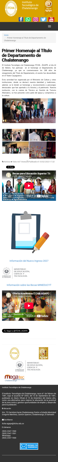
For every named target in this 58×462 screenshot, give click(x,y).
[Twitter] (43, 19)
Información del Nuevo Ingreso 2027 (29, 260)
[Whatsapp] (28, 19)
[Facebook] (21, 19)
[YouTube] (51, 19)
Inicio (6, 35)
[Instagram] (36, 19)
